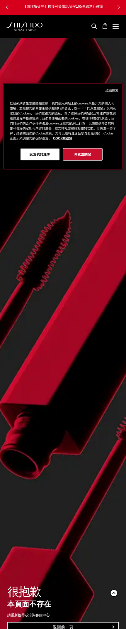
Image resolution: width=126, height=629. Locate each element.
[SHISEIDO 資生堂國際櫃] (24, 26)
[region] (63, 126)
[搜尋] (94, 27)
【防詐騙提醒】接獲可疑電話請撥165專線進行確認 (63, 6)
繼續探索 (111, 90)
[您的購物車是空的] (105, 26)
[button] (118, 7)
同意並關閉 (82, 154)
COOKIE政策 (62, 138)
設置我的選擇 (40, 154)
